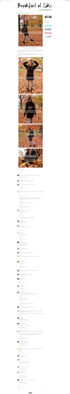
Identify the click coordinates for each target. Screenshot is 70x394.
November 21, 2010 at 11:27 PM (23, 267)
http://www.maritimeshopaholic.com (22, 368)
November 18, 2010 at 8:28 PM (23, 249)
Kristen (20, 214)
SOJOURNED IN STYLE (22, 371)
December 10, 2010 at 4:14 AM (23, 383)
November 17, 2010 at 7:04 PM (23, 207)
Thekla (20, 358)
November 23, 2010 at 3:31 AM (23, 300)
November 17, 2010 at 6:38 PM (23, 203)
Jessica (20, 309)
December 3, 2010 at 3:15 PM (23, 369)
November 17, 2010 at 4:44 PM (23, 181)
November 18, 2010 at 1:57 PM (23, 245)
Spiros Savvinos (21, 340)
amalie (20, 179)
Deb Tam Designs (21, 354)
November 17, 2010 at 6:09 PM (23, 199)
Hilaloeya (20, 322)
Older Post (42, 386)
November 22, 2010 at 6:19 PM (23, 289)
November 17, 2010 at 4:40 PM (23, 177)
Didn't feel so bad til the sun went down (23, 13)
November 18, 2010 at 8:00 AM (23, 235)
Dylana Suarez (20, 260)
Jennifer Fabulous (21, 291)
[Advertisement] (48, 60)
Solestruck (38, 47)
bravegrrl (20, 224)
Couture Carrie (20, 277)
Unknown (20, 190)
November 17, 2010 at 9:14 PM (23, 218)
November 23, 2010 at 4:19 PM (23, 320)
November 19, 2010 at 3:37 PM (23, 253)
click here (39, 54)
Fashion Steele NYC (21, 187)
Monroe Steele (20, 183)
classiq (20, 237)
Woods (20, 251)
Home (30, 386)
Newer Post (18, 386)
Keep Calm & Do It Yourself (22, 330)
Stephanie (20, 247)
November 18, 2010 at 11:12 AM (23, 239)
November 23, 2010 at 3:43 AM (23, 304)
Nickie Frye (20, 201)
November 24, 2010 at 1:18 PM (23, 328)
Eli (19, 269)
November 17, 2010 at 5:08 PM (23, 188)
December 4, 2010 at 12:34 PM (23, 373)
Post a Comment (19, 385)
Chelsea (20, 365)
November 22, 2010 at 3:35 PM (23, 271)
